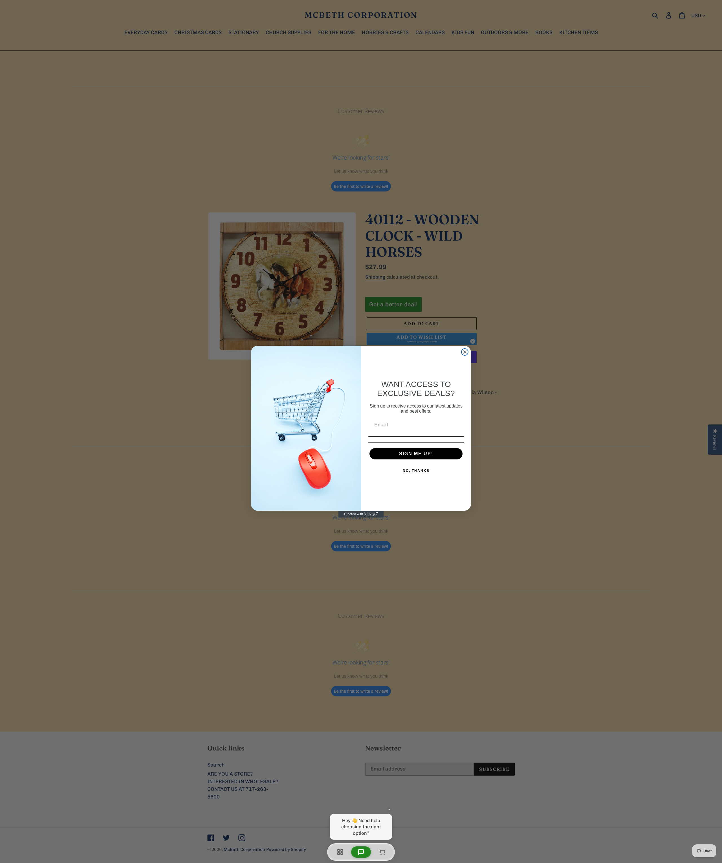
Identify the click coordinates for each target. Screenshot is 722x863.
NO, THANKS (416, 471)
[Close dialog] (464, 352)
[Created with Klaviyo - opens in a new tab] (361, 514)
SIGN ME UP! (416, 453)
